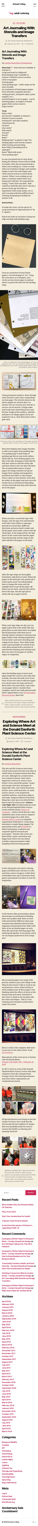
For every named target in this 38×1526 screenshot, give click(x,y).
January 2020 (8, 1316)
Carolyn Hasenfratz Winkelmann (21, 41)
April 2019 (6, 1327)
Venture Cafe (19, 1181)
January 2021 (8, 1307)
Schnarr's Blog (19, 4)
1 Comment (27, 741)
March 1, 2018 (14, 741)
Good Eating (7, 1454)
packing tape (9, 707)
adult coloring (9, 700)
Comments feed (9, 1499)
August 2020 (7, 1310)
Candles (5, 1445)
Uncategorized (19, 717)
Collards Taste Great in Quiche (15, 1221)
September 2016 (9, 1388)
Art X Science (7, 1053)
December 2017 (8, 1351)
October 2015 (8, 1414)
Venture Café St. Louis (11, 819)
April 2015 (6, 1429)
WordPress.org (8, 1502)
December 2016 (8, 1382)
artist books (9, 702)
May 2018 (6, 1339)
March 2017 (7, 1377)
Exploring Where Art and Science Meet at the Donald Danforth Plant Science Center (19, 727)
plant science (9, 1181)
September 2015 (9, 1417)
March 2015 (7, 1431)
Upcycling (20, 23)
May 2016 (6, 1397)
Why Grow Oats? (9, 1212)
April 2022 (6, 1301)
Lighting (5, 1465)
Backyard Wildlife (9, 1442)
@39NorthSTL (17, 1170)
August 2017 (7, 1362)
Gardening (6, 1451)
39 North (24, 827)
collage (23, 702)
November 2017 (8, 1353)
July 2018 (6, 1333)
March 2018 (7, 1345)
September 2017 (9, 1359)
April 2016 (6, 1400)
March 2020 (7, 1313)
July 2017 (6, 1365)
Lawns (4, 1462)
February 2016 (8, 1405)
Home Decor (7, 1457)
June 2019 (6, 1322)
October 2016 (8, 1385)
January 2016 (8, 1408)
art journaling (27, 700)
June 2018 (6, 1336)
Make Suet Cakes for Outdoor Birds (16, 1291)
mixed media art (27, 705)
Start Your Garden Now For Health (16, 1216)
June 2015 (6, 1426)
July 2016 (6, 1391)
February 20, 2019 (13, 44)
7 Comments (28, 44)
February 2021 (8, 1304)
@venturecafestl (29, 1170)
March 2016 (7, 1403)
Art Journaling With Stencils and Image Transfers (19, 32)
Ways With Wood (9, 1483)
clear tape (16, 702)
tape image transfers (27, 707)
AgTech (7, 1175)
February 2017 (8, 1379)
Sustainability (7, 1474)
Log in (4, 1493)
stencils (17, 707)
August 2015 (7, 1420)
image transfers (14, 705)
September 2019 (9, 1319)
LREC (12, 1179)
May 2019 (6, 1325)
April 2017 (6, 1374)
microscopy (18, 1179)
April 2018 (6, 1342)
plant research (28, 1179)
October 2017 (7, 1356)
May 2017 (6, 1371)
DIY (14, 23)
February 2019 (8, 1330)
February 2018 (8, 1348)
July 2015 (6, 1423)
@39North (8, 1170)
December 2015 (8, 1411)
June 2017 (6, 1368)
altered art (18, 700)
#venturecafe (9, 1173)
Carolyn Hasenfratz (12, 764)
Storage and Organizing (12, 1471)
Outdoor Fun (7, 1468)
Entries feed (7, 1496)
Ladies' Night (7, 1460)
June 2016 (6, 1394)
